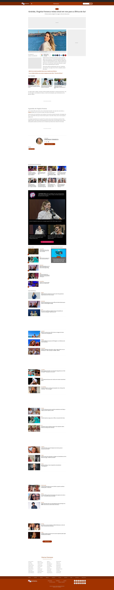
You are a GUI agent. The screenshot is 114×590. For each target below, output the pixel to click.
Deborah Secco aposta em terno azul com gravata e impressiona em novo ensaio (52, 294)
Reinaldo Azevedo (59, 568)
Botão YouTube (85, 581)
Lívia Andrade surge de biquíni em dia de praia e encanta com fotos (52, 448)
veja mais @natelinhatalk (47, 241)
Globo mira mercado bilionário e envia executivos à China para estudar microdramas (47, 86)
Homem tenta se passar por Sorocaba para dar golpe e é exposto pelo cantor (62, 173)
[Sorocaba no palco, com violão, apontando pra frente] (62, 168)
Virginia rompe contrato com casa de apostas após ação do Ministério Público (53, 534)
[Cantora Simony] (52, 180)
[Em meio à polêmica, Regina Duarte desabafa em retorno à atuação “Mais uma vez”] (34, 312)
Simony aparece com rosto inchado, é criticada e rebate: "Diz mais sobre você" (52, 185)
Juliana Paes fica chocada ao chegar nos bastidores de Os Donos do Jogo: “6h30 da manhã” (53, 457)
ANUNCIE (65, 580)
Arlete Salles (30, 563)
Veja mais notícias (50, 144)
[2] (33, 259)
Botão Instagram (83, 581)
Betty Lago (49, 562)
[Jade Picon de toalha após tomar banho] (62, 180)
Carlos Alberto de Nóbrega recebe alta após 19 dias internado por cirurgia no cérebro (32, 185)
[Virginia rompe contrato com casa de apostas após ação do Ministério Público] (34, 535)
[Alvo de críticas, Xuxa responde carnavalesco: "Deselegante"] (34, 466)
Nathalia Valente (40, 571)
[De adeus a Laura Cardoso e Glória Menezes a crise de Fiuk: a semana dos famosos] (34, 526)
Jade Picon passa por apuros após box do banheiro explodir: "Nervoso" (61, 185)
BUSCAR (91, 3)
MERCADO (65, 577)
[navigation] (31, 3)
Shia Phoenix (58, 572)
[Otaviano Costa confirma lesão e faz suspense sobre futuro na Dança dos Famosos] (34, 428)
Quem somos (50, 580)
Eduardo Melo (58, 561)
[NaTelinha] (25, 3)
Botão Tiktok (75, 581)
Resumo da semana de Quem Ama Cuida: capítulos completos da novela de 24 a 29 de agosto (45, 275)
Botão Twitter (81, 581)
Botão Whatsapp (77, 581)
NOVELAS (41, 577)
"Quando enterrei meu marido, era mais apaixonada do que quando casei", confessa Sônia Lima (37, 237)
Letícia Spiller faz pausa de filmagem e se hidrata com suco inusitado (53, 341)
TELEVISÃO (35, 577)
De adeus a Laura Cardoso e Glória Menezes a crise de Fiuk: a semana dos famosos (53, 525)
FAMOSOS (47, 577)
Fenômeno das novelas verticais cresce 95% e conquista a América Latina (34, 86)
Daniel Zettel (58, 567)
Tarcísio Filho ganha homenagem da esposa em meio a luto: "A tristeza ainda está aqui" (53, 495)
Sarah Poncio (58, 563)
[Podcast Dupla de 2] (81, 583)
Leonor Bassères (31, 572)
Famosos (56, 4)
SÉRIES (71, 577)
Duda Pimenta (49, 566)
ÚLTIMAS (29, 577)
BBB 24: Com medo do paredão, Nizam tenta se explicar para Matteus (43, 71)
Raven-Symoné (49, 563)
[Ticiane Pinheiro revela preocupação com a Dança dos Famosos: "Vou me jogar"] (34, 389)
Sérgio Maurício (49, 572)
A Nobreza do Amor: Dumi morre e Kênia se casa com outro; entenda (44, 251)
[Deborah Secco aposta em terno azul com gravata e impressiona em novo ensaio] (34, 295)
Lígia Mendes (58, 565)
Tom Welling (49, 565)
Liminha (39, 567)
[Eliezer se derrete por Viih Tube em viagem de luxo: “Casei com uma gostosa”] (34, 334)
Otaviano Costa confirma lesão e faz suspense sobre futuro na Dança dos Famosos (52, 427)
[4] (33, 275)
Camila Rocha (49, 571)
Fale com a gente (52, 582)
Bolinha (48, 561)
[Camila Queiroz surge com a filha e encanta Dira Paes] (34, 419)
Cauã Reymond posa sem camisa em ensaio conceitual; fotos (53, 380)
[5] (33, 283)
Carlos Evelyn (49, 568)
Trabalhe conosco (61, 582)
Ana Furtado (40, 570)
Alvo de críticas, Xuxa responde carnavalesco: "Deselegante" (51, 465)
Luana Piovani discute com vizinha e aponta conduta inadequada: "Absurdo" (52, 487)
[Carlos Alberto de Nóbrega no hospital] (32, 180)
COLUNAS (59, 577)
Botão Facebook (79, 581)
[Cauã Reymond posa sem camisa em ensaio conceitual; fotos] (34, 381)
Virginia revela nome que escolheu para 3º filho (41, 173)
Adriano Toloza (30, 568)
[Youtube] (48, 141)
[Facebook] (44, 141)
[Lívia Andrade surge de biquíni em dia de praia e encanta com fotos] (34, 449)
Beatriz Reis (40, 572)
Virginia (29, 112)
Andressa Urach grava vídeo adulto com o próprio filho (44, 283)
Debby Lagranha (31, 571)
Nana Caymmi (30, 567)
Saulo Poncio (58, 566)
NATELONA (77, 577)
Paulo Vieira (30, 570)
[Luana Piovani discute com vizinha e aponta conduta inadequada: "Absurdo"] (34, 488)
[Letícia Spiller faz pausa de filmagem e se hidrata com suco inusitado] (34, 342)
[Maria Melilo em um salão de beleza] (42, 180)
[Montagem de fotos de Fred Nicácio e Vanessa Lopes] (32, 168)
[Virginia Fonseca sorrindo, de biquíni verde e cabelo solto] (42, 168)
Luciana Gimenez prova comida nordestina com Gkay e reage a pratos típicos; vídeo (53, 410)
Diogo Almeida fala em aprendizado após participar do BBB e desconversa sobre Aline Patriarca (53, 504)
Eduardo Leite (40, 568)
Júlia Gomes (40, 561)
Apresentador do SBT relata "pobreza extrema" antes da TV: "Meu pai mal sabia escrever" (55, 237)
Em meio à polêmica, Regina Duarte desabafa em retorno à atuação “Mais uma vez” (52, 311)
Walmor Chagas (40, 562)
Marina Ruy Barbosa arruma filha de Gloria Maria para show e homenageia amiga (45, 267)
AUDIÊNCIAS (53, 577)
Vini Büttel (58, 570)
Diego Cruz (58, 562)
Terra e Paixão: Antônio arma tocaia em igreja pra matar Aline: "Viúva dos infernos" (46, 73)
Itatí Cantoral (40, 566)
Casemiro (48, 567)
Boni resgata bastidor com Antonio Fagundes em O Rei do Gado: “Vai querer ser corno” (53, 371)
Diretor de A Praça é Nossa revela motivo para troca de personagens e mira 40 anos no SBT (60, 86)
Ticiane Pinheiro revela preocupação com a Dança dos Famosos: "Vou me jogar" (53, 388)
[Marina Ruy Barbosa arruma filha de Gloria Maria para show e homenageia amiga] (34, 304)
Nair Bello (30, 562)
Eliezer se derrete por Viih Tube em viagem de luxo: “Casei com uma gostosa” (52, 333)
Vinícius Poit (40, 563)
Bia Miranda (49, 570)
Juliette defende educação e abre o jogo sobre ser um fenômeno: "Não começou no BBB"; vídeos (53, 350)
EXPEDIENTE (58, 580)
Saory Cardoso (30, 561)
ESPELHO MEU (84, 577)
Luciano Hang (58, 571)
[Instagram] (46, 141)
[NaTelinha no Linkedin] (79, 583)
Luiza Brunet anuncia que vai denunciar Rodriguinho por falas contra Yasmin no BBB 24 (52, 174)
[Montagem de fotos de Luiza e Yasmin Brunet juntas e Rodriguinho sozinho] (52, 168)
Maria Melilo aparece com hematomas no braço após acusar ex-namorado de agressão (42, 185)
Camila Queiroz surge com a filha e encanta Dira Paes (45, 258)
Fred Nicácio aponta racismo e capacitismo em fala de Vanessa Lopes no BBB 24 (32, 173)
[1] (33, 251)
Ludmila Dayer (40, 565)
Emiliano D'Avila (31, 565)
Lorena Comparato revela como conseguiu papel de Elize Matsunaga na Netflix (45, 221)
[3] (33, 267)
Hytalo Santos (30, 566)
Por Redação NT (31, 54)
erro (65, 55)
